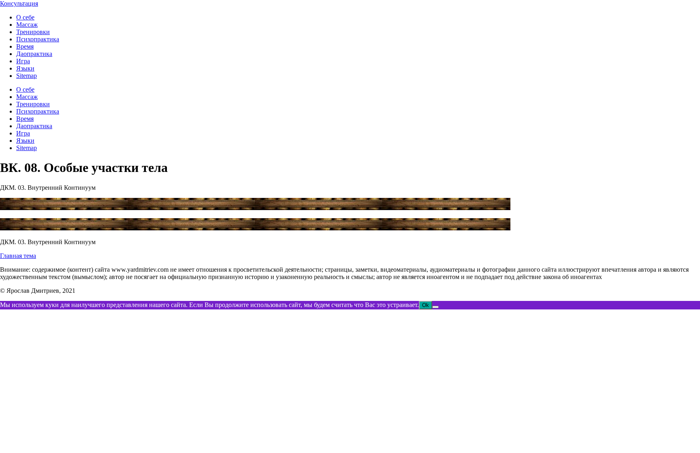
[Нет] (435, 307)
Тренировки (33, 31)
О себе (25, 17)
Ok (425, 305)
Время (25, 46)
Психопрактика (37, 39)
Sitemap (26, 75)
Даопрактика (34, 53)
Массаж (27, 24)
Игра (23, 61)
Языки (25, 68)
